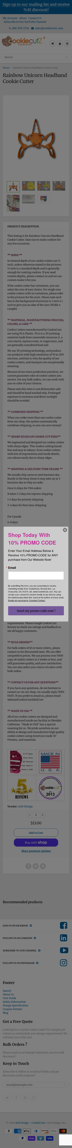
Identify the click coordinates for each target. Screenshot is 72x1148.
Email (12, 567)
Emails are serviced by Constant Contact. (26, 600)
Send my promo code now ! (36, 611)
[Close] (65, 530)
